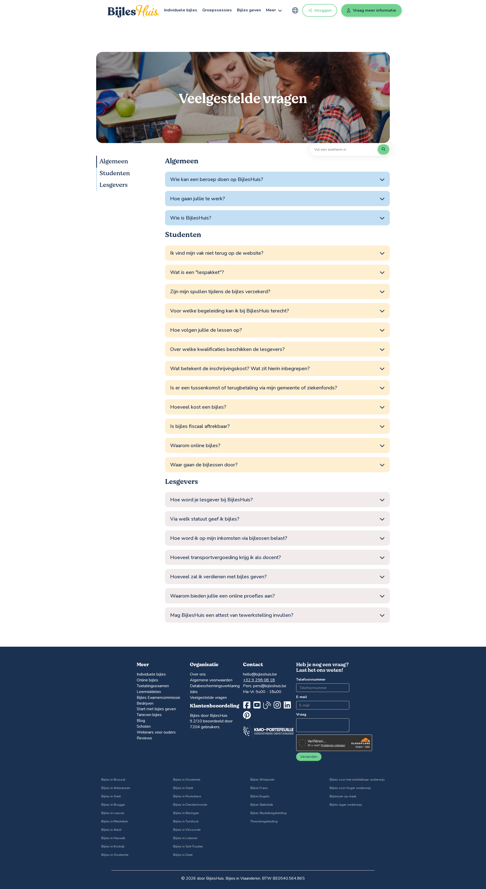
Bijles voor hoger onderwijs (350, 788)
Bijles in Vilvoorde (186, 829)
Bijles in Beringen (186, 813)
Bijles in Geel (183, 855)
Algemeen (113, 161)
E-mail (301, 697)
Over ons (198, 674)
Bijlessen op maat (343, 796)
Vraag (301, 714)
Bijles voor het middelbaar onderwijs (357, 779)
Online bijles (147, 680)
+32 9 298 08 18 (259, 680)
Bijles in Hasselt (113, 838)
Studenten (114, 173)
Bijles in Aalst (111, 829)
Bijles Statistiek (261, 804)
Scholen (144, 726)
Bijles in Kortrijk (112, 846)
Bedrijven (145, 703)
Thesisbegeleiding (264, 821)
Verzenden (308, 756)
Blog (141, 720)
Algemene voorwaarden (211, 680)
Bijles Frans (259, 788)
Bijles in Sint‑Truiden (188, 846)
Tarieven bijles (149, 715)
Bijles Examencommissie (158, 697)
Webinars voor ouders (156, 732)
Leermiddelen (149, 692)
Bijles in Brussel (113, 779)
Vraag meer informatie (374, 10)
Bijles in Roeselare (187, 796)
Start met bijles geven (156, 709)
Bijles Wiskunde (262, 779)
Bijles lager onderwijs (346, 804)
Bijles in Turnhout (185, 821)
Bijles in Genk (183, 788)
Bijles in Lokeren (185, 838)
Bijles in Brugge (113, 804)
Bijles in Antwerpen (115, 788)
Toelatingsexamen (153, 686)
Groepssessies (217, 10)
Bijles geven (249, 10)
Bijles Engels (260, 796)
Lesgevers (113, 185)
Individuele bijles (180, 10)
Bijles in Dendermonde (190, 804)
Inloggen (323, 10)
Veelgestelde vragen (208, 697)
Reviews (144, 738)
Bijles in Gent (111, 796)
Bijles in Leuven (112, 813)
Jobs (194, 692)
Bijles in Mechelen (114, 821)
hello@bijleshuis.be (260, 674)
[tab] (277, 179)
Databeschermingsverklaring (215, 686)
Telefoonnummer (307, 679)
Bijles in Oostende (114, 855)
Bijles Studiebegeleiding (268, 813)
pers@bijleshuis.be (269, 686)
